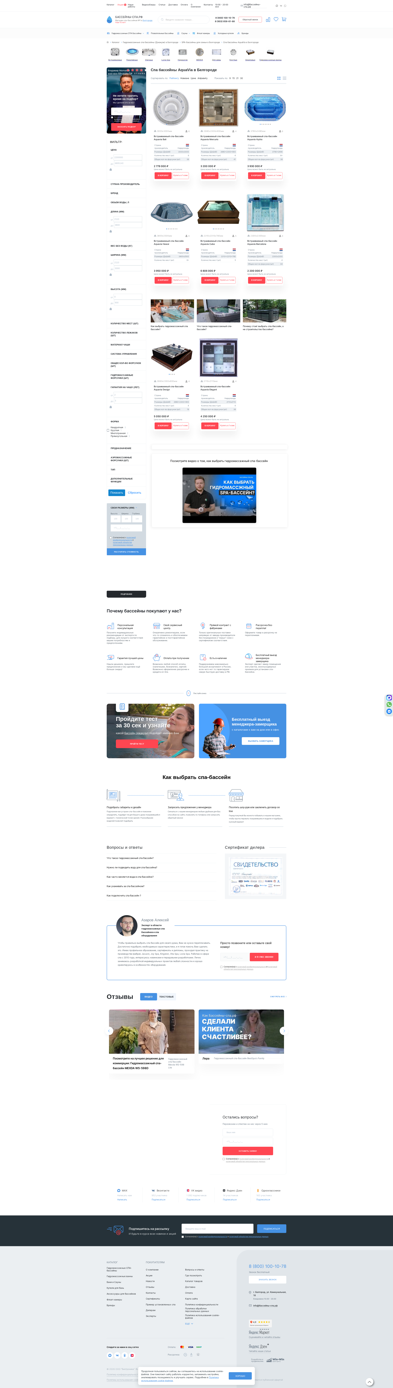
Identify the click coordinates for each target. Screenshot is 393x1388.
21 (237, 78)
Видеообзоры (149, 4)
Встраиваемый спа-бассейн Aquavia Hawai (169, 242)
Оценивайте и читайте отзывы (264, 1337)
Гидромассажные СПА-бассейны (119, 1269)
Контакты (208, 4)
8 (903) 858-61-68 (225, 21)
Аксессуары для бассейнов (121, 1294)
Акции (120, 4)
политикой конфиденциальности (123, 118)
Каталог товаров (193, 1281)
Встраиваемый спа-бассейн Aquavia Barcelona (262, 242)
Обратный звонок (250, 20)
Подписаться (158, 1199)
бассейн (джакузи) (136, 733)
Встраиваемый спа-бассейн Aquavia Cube (215, 242)
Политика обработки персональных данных (197, 1309)
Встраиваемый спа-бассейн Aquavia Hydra (262, 138)
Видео (149, 997)
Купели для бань (115, 1288)
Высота (114, 513)
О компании (196, 5)
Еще (187, 1323)
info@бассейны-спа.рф (252, 5)
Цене (193, 78)
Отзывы (150, 1287)
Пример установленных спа (160, 1304)
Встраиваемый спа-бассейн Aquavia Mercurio (215, 138)
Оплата (184, 4)
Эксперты (151, 1316)
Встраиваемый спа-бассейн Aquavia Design (169, 388)
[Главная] (108, 42)
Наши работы (131, 5)
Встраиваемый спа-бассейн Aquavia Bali (169, 138)
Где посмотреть (193, 1275)
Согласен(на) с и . (127, 119)
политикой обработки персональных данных (127, 120)
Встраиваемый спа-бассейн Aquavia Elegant (215, 388)
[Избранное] (276, 19)
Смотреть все (277, 997)
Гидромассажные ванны (120, 1276)
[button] (109, 1031)
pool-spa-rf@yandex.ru (117, 73)
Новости (150, 1281)
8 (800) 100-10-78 (225, 17)
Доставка (173, 4)
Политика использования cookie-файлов (202, 1316)
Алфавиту (203, 78)
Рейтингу (174, 78)
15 (233, 78)
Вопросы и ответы (194, 1269)
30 (241, 78)
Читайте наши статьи (260, 1351)
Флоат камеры (114, 1299)
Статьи (162, 4)
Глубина (136, 513)
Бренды (111, 1305)
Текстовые (166, 997)
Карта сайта (191, 1298)
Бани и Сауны (114, 1282)
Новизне (184, 78)
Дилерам (151, 1310)
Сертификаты (153, 1298)
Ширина (124, 513)
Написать (122, 1199)
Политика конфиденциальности (201, 1304)
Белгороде (147, 21)
